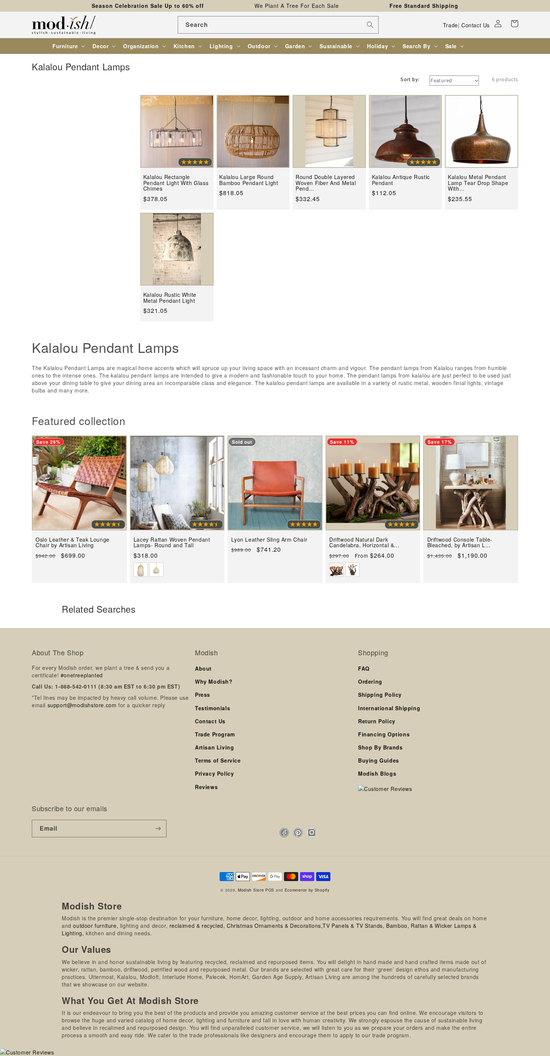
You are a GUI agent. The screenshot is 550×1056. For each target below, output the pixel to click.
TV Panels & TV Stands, (353, 925)
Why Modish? (214, 681)
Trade (450, 25)
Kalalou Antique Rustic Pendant (401, 180)
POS (269, 890)
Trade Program (215, 734)
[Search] (370, 24)
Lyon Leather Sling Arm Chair (269, 539)
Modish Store (251, 890)
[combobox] (278, 24)
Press (202, 694)
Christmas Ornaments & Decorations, (275, 925)
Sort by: (409, 79)
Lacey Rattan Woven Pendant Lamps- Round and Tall (172, 542)
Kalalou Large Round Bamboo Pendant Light (248, 180)
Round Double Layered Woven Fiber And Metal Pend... (326, 182)
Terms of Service (218, 760)
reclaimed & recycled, (197, 925)
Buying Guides (378, 760)
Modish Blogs (377, 773)
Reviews (206, 787)
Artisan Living (214, 747)
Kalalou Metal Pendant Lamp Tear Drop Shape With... (478, 182)
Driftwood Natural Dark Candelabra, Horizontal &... (364, 542)
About (203, 668)
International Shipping (389, 708)
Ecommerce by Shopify (307, 890)
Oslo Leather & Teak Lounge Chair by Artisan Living (73, 542)
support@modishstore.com (82, 705)
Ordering (370, 681)
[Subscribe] (158, 828)
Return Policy (376, 721)
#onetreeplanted (82, 675)
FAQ (364, 668)
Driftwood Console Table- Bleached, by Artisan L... (459, 542)
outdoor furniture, (95, 925)
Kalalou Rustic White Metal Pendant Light (169, 298)
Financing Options (384, 734)
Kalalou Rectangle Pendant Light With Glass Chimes (175, 182)
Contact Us (475, 25)
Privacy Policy (214, 773)
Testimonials (212, 708)
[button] (514, 23)
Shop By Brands (380, 747)
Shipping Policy (380, 694)
